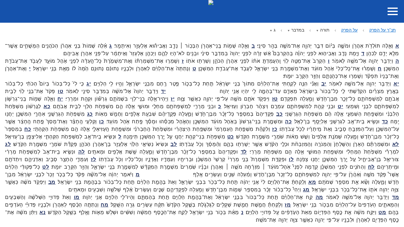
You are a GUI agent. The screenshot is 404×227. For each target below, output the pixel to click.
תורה (325, 30)
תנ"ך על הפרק (382, 30)
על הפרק (349, 30)
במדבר (297, 30)
